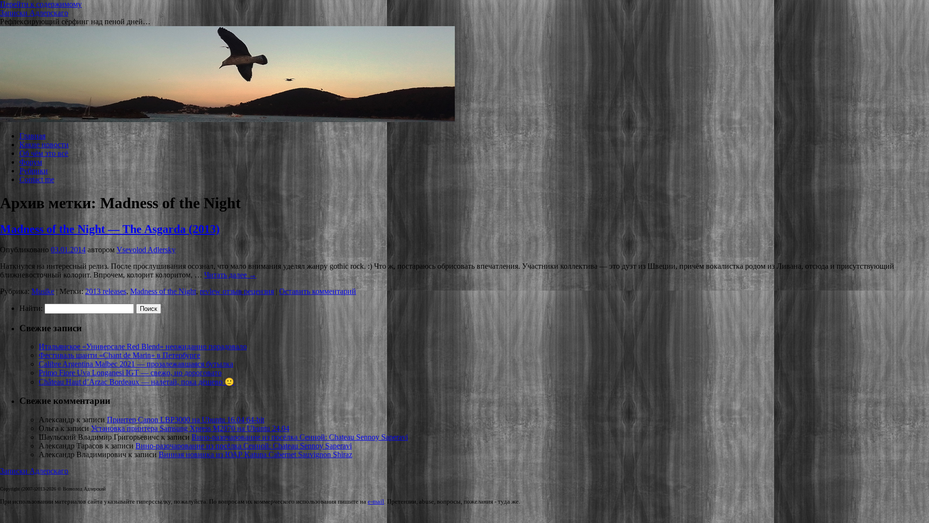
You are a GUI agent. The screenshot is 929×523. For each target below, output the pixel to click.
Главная (32, 136)
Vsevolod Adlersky (146, 250)
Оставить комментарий (317, 291)
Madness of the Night (163, 291)
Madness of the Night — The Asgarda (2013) (110, 229)
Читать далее (230, 275)
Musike (42, 291)
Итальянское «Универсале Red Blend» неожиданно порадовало (143, 346)
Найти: (31, 308)
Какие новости (44, 144)
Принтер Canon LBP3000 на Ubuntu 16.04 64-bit (185, 419)
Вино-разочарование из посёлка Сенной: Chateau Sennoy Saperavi (300, 437)
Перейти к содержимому (41, 4)
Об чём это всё (43, 153)
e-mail (376, 501)
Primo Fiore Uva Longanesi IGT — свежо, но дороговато (130, 373)
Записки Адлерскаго (34, 13)
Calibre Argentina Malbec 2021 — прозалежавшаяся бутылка (136, 364)
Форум (30, 162)
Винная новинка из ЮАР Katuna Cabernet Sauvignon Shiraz (255, 454)
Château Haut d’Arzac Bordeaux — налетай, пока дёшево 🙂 (136, 382)
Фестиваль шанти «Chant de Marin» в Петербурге (119, 355)
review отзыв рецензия (237, 291)
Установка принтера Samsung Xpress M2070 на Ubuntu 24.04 (190, 428)
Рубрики (33, 171)
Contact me (36, 179)
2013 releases (105, 291)
